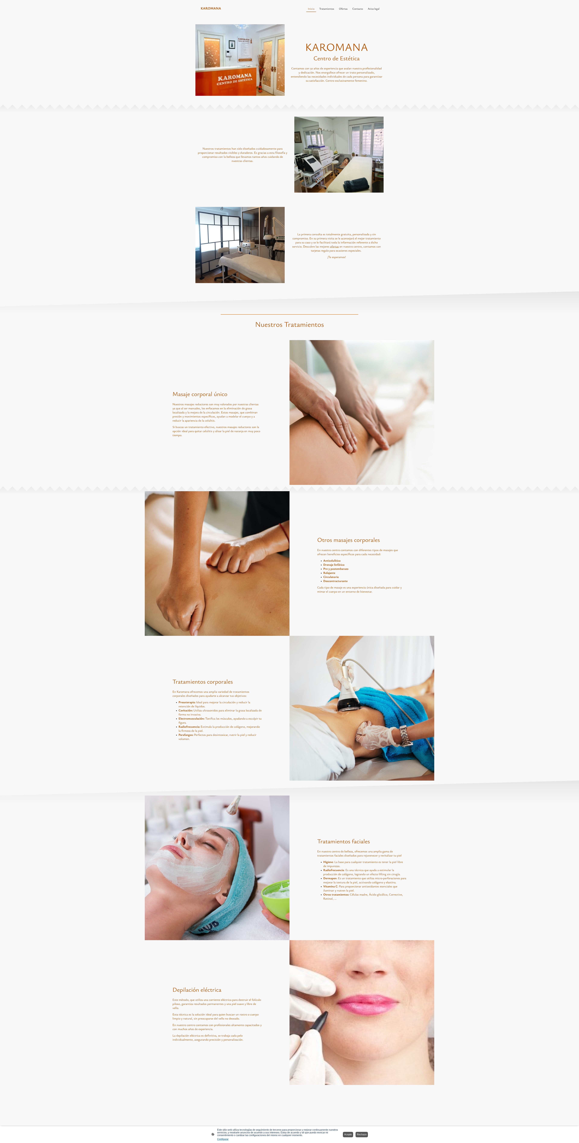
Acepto (348, 1134)
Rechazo (362, 1134)
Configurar (222, 1139)
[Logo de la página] (211, 13)
